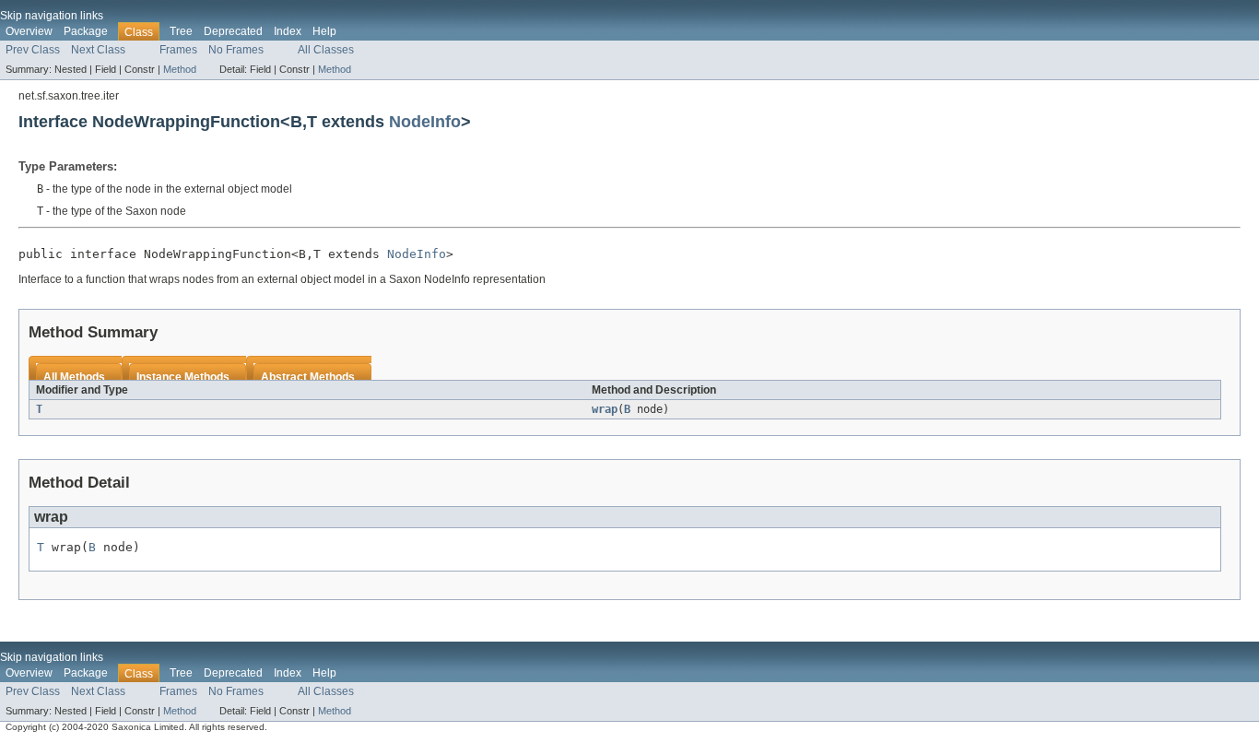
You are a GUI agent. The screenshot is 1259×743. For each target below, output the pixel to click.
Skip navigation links (51, 15)
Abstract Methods (308, 377)
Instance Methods (182, 377)
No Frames (236, 49)
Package (86, 31)
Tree (181, 31)
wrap (605, 409)
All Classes (326, 49)
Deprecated (233, 31)
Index (287, 31)
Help (324, 31)
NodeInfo (425, 121)
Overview (29, 31)
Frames (178, 49)
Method (179, 69)
